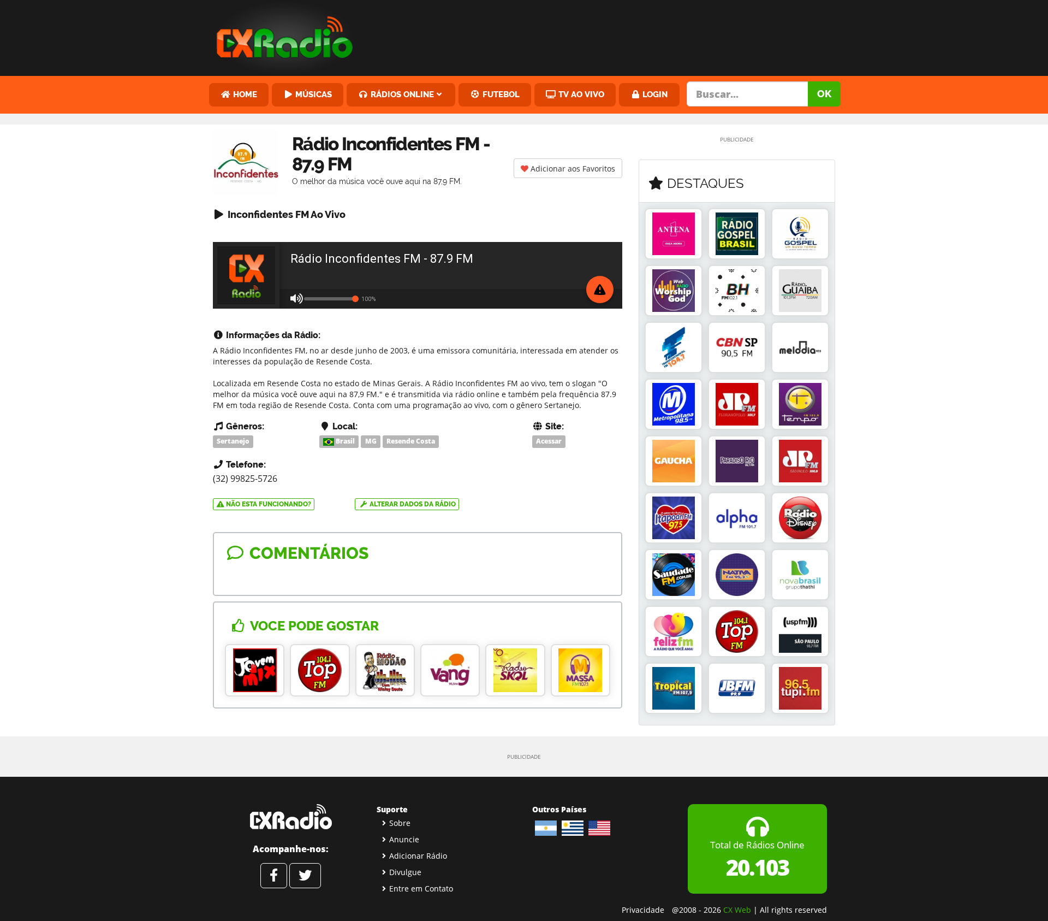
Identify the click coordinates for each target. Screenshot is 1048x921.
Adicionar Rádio (418, 856)
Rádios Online (401, 94)
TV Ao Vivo (580, 94)
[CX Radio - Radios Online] (290, 816)
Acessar (549, 441)
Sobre (399, 823)
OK (824, 93)
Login (654, 94)
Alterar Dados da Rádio (412, 504)
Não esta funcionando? (267, 504)
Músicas (312, 94)
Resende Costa (410, 441)
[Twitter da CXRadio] (305, 875)
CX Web (737, 910)
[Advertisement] (607, 35)
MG (371, 441)
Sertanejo (233, 441)
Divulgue (405, 872)
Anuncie (404, 839)
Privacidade (643, 910)
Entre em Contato (421, 888)
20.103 (757, 867)
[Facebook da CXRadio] (273, 875)
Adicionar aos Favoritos (571, 168)
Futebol (500, 94)
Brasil (344, 441)
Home (244, 94)
